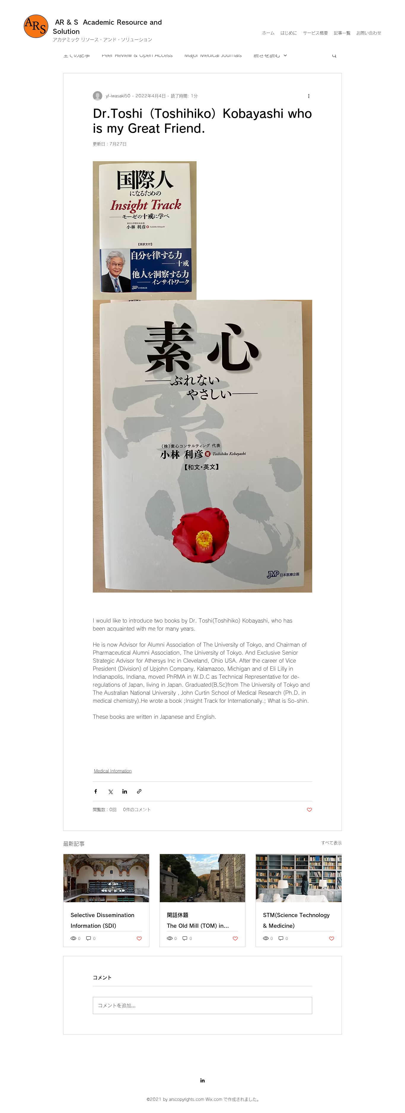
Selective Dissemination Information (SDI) (102, 920)
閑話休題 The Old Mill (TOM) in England (202, 921)
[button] (334, 55)
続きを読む (266, 55)
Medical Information (113, 771)
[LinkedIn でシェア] (124, 791)
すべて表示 (331, 843)
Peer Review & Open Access (137, 55)
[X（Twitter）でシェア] (110, 791)
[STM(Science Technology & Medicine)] (299, 878)
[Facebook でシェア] (95, 791)
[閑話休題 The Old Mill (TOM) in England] (202, 878)
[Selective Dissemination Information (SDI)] (106, 878)
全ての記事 (76, 55)
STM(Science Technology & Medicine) (296, 920)
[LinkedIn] (202, 1080)
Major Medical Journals (213, 55)
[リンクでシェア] (139, 791)
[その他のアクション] (308, 95)
